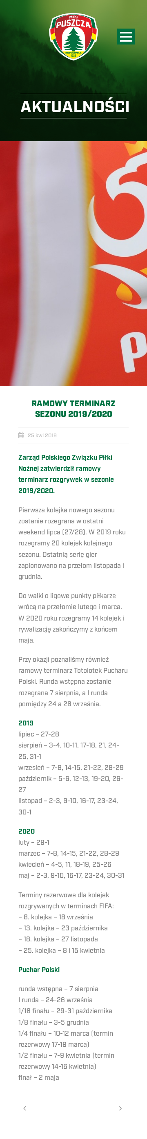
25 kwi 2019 (42, 435)
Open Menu (126, 36)
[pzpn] (73, 263)
